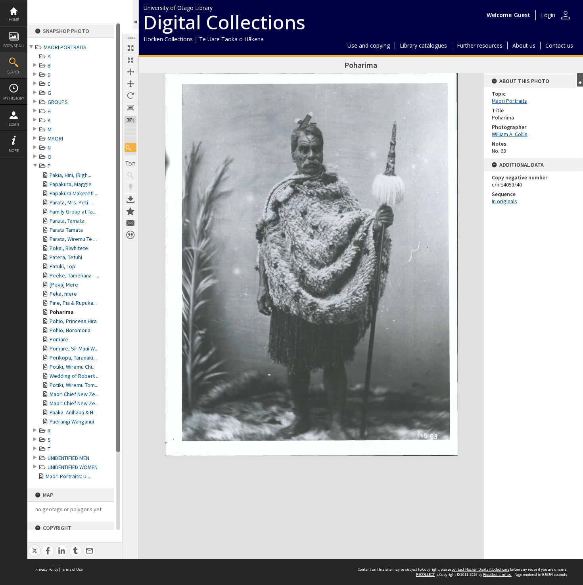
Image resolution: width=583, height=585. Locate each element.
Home (14, 19)
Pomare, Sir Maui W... (74, 348)
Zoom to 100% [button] (130, 108)
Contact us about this (130, 223)
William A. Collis (509, 134)
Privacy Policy (46, 569)
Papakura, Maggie (71, 184)
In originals (504, 201)
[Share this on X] (35, 546)
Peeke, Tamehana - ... (74, 275)
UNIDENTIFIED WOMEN (73, 467)
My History (13, 98)
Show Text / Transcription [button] (130, 163)
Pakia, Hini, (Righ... (70, 175)
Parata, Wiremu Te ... (73, 238)
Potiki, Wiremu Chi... (73, 366)
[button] (130, 147)
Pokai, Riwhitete (69, 248)
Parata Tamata (66, 229)
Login (14, 124)
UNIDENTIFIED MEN (68, 458)
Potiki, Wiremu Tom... (74, 385)
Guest (522, 15)
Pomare (59, 339)
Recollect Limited (497, 574)
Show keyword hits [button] (130, 175)
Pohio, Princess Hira (73, 321)
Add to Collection (130, 211)
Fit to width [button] (130, 72)
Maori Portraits (509, 100)
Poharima (62, 312)
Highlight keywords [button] (130, 187)
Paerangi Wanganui (72, 421)
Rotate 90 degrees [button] (130, 96)
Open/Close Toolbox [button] (135, 14)
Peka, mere (63, 293)
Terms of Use (71, 569)
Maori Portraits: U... (68, 476)
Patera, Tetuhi (66, 257)
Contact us (559, 45)
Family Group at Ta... (73, 211)
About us (523, 45)
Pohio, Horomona (70, 330)
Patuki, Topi (63, 266)
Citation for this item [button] (130, 235)
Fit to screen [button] (130, 60)
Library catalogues (423, 45)
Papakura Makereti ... (74, 193)
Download (130, 199)
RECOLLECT (425, 574)
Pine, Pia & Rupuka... (73, 302)
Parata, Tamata (67, 220)
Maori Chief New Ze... (74, 394)
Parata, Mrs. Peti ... (71, 202)
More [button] (14, 150)
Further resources (479, 45)
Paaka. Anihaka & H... (73, 412)
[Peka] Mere (64, 284)
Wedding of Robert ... (75, 375)
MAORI (55, 138)
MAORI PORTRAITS (65, 47)
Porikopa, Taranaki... (73, 357)
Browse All (14, 45)
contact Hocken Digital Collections (480, 569)
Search (14, 72)
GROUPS (58, 102)
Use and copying (368, 45)
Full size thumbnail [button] (130, 48)
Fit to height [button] (130, 84)
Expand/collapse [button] (580, 80)
